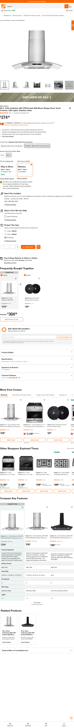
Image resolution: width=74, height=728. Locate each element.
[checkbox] (5, 216)
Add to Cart (29, 247)
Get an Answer (65, 337)
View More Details (8, 136)
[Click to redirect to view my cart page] (70, 6)
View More (37, 602)
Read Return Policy (10, 263)
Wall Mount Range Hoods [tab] (21, 395)
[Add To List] (38, 247)
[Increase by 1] (17, 247)
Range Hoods (17, 15)
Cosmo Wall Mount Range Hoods (53, 15)
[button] (37, 352)
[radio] (5, 231)
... (1, 15)
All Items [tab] (4, 395)
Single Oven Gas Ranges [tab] (45, 395)
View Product (6, 642)
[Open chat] (72, 25)
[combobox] (35, 6)
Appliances (7, 15)
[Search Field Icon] (66, 6)
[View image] (4, 85)
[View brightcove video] (58, 85)
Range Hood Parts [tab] (66, 395)
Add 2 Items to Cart (11, 319)
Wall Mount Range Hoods (32, 15)
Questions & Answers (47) (21, 113)
